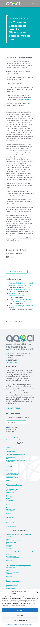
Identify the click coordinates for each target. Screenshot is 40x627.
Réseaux (8, 546)
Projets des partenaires (12, 474)
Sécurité (8, 479)
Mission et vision (10, 451)
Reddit (24, 250)
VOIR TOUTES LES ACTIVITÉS (17, 271)
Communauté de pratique (12, 543)
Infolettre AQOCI (13, 427)
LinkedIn (21, 253)
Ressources (9, 548)
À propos (8, 450)
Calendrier (10, 522)
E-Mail (10, 257)
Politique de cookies (12, 625)
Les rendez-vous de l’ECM (12, 562)
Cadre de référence (11, 556)
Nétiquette (9, 513)
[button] (37, 592)
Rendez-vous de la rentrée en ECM (20, 289)
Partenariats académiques (13, 490)
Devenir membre (10, 476)
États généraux (10, 492)
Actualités (10, 517)
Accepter (20, 610)
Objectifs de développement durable (15, 454)
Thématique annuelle (11, 559)
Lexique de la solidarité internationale (15, 460)
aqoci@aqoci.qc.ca (14, 362)
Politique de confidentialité (25, 625)
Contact (9, 466)
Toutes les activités (11, 526)
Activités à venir (10, 525)
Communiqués (10, 510)
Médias (9, 505)
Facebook (10, 250)
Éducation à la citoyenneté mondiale (20, 552)
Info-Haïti (11, 431)
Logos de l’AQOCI (10, 509)
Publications (9, 458)
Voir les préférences (20, 620)
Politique (8, 539)
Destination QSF (10, 500)
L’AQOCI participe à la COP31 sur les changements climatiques (21, 300)
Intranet (8, 480)
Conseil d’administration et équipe (15, 456)
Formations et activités (12, 477)
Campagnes (9, 545)
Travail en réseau (10, 488)
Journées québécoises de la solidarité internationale (18, 294)
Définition (8, 554)
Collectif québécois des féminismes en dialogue (18, 541)
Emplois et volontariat (11, 498)
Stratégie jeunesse (11, 587)
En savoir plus (14, 408)
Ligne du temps (10, 461)
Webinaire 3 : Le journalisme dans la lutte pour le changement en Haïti (21, 284)
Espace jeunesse (12, 581)
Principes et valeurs (11, 453)
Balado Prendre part (11, 588)
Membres (9, 470)
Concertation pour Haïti (12, 489)
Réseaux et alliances (14, 485)
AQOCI (9, 447)
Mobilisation (9, 573)
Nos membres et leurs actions (13, 473)
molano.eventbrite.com (24, 99)
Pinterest (11, 253)
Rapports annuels (10, 457)
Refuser (20, 615)
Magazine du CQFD (14, 429)
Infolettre (8, 512)
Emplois (9, 496)
